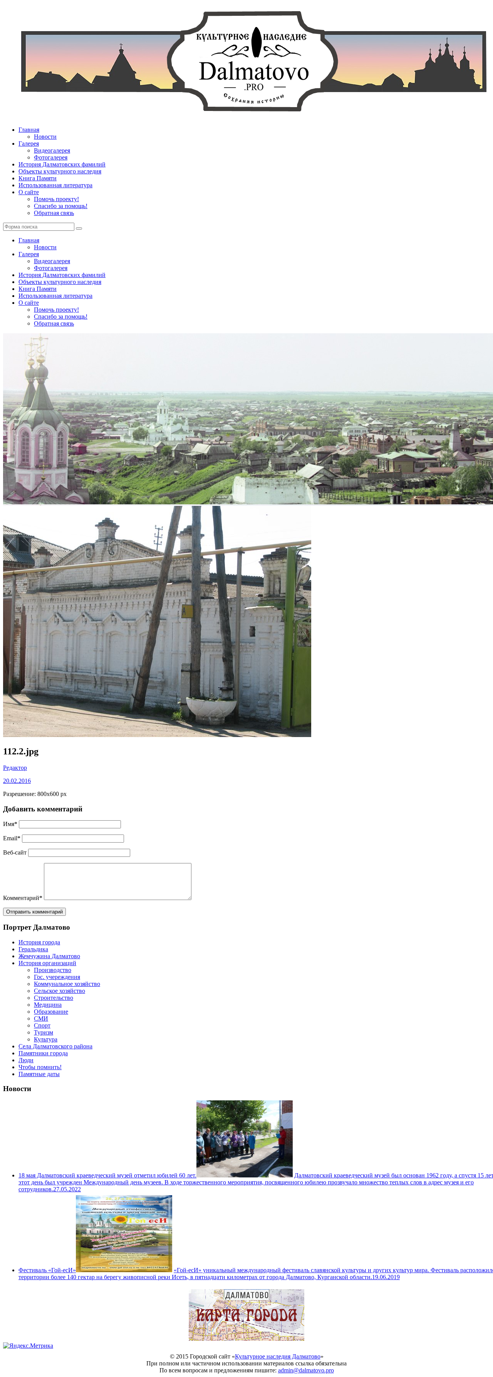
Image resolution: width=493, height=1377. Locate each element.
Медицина (48, 1004)
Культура (45, 1039)
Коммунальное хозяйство (67, 984)
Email (11, 838)
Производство (52, 970)
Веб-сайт (15, 852)
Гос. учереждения (57, 977)
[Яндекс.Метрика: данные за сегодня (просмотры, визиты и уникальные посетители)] (28, 1345)
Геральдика (33, 949)
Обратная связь (54, 213)
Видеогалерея (52, 150)
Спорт (42, 1025)
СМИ (41, 1018)
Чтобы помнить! (40, 1067)
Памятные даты (39, 1074)
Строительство (53, 997)
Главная (28, 129)
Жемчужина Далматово (49, 956)
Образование (51, 1011)
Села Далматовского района (55, 1046)
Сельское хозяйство (59, 990)
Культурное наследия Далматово (277, 1356)
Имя (10, 824)
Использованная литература (55, 185)
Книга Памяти (37, 178)
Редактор (15, 767)
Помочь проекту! (56, 199)
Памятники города (43, 1053)
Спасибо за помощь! (60, 206)
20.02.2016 (17, 781)
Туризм (43, 1032)
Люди (26, 1060)
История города (39, 942)
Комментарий (22, 898)
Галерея (28, 143)
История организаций (47, 963)
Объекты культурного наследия (59, 171)
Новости (45, 136)
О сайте (28, 192)
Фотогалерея (50, 157)
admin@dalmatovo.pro (306, 1370)
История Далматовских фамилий (62, 164)
